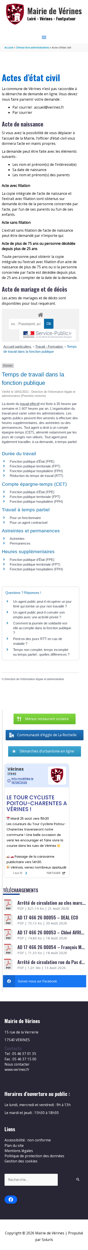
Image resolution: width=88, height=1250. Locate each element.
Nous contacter (17, 1064)
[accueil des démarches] (40, 314)
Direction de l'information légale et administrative (34, 679)
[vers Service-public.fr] (47, 334)
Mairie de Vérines (54, 11)
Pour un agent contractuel (28, 522)
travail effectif (29, 404)
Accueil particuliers (17, 346)
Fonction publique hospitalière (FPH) (36, 471)
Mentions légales (19, 1150)
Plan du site (14, 1145)
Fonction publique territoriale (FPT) (35, 466)
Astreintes (17, 538)
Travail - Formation (49, 346)
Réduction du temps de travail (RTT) (36, 476)
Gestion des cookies (21, 1161)
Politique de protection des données (34, 1155)
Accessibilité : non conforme (28, 1140)
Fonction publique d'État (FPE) (32, 461)
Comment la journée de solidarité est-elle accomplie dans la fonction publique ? (42, 628)
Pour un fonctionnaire (25, 518)
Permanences (20, 543)
